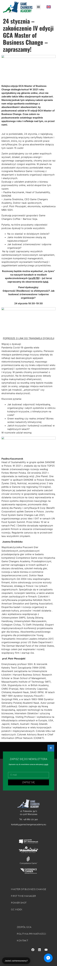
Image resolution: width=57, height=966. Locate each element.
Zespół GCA (24, 927)
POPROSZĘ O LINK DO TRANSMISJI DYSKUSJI (28, 338)
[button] (38, 7)
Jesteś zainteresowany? (16, 960)
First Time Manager (23, 895)
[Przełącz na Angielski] (48, 7)
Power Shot (18, 902)
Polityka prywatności (31, 933)
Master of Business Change (28, 889)
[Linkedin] (39, 950)
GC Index (16, 909)
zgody (46, 764)
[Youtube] (46, 950)
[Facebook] (33, 950)
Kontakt (22, 940)
